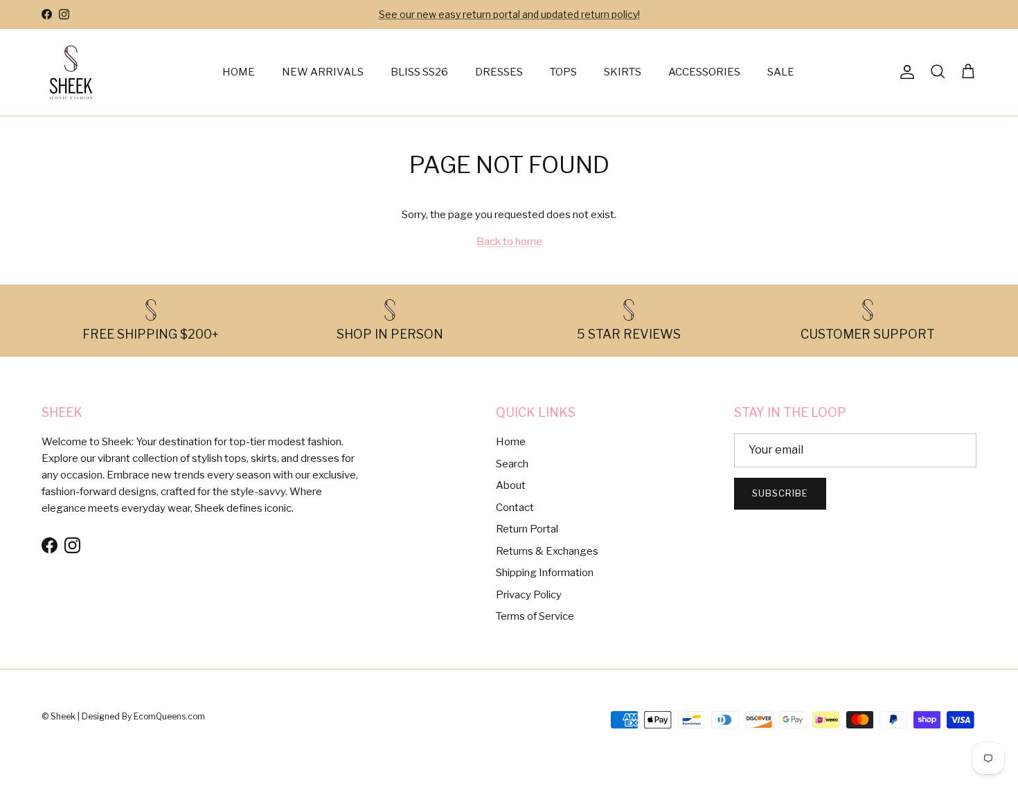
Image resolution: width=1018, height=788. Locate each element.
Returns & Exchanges (547, 551)
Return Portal (527, 529)
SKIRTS (622, 72)
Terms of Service (535, 616)
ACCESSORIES (704, 72)
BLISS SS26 (419, 72)
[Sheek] (71, 72)
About (511, 485)
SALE (780, 72)
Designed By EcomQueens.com (143, 716)
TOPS (563, 72)
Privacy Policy (529, 595)
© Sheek (60, 716)
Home (511, 442)
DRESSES (499, 72)
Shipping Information (544, 572)
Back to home (509, 241)
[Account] (904, 72)
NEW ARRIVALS (323, 72)
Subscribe (780, 493)
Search (512, 464)
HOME (238, 72)
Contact (515, 507)
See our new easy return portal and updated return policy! (509, 14)
